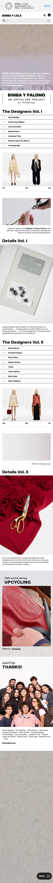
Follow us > (11, 649)
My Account (44, 15)
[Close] (2, 6)
